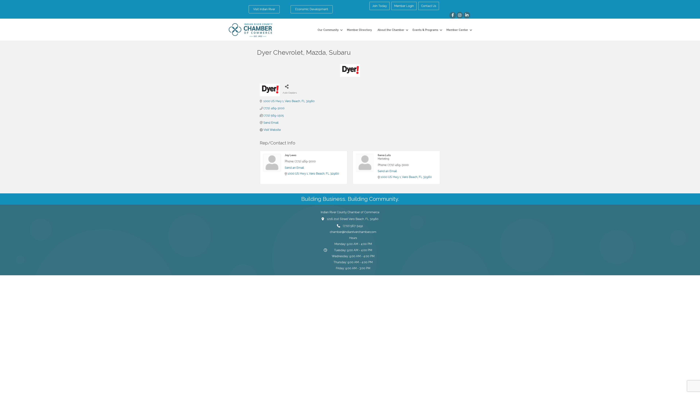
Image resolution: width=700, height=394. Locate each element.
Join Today (379, 6)
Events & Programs (425, 30)
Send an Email (294, 167)
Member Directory (359, 30)
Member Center (457, 30)
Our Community (328, 30)
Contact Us (428, 6)
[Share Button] (287, 86)
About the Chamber (391, 30)
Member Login (404, 6)
